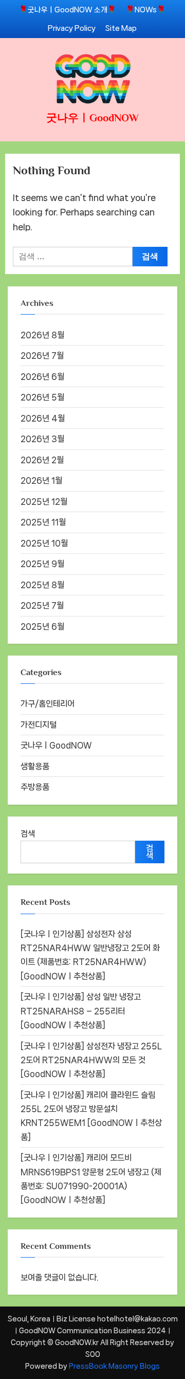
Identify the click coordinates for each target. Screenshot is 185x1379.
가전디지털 (39, 724)
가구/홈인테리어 (48, 703)
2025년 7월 (42, 605)
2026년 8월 (42, 335)
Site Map (121, 28)
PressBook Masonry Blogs (114, 1366)
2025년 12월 (44, 501)
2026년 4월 (43, 418)
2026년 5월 (42, 397)
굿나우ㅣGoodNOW (92, 118)
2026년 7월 (42, 355)
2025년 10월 (44, 543)
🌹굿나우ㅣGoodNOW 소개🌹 (67, 9)
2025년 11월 (43, 522)
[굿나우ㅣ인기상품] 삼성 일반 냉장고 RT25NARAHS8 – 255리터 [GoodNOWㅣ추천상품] (81, 1010)
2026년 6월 (42, 376)
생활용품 (35, 766)
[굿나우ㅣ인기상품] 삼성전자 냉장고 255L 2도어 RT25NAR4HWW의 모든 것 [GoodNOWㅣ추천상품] (91, 1060)
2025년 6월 (42, 626)
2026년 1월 (41, 480)
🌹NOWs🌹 (145, 9)
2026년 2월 (42, 460)
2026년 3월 (42, 438)
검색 (28, 833)
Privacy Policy (72, 28)
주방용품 (35, 787)
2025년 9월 (42, 563)
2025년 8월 (42, 584)
